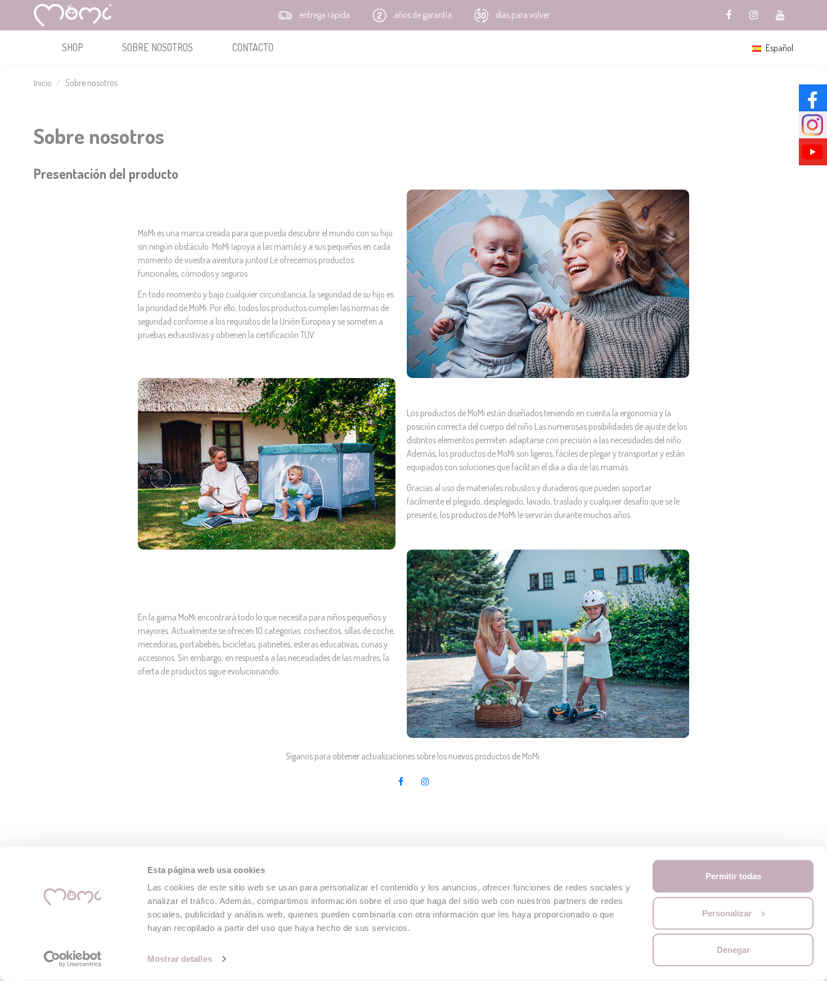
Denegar (733, 950)
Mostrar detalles (179, 959)
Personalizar (727, 912)
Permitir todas (733, 876)
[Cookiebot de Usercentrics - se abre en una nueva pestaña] (73, 959)
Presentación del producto (106, 173)
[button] (72, 47)
